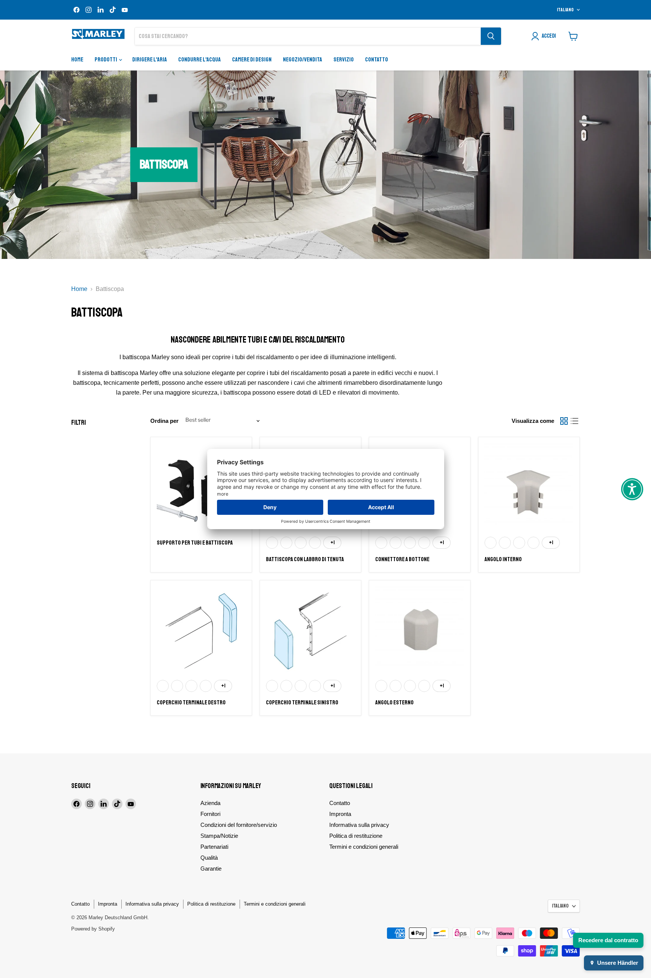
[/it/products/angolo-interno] (528, 487)
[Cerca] (491, 36)
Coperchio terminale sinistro (302, 702)
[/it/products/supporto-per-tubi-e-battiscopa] (201, 487)
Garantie (211, 868)
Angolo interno (503, 559)
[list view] (574, 421)
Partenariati (214, 846)
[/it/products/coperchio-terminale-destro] (201, 630)
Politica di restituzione (355, 836)
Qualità (209, 857)
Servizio (343, 59)
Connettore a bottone (402, 559)
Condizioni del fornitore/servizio (238, 825)
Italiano (565, 10)
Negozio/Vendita (302, 59)
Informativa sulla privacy (359, 825)
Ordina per (164, 421)
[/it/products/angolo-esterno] (419, 630)
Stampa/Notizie (219, 836)
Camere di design (252, 59)
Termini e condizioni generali (363, 846)
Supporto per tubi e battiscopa (195, 542)
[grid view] (564, 421)
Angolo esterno (394, 702)
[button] (632, 489)
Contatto (376, 59)
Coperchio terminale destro (191, 702)
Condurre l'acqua (199, 59)
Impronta (340, 814)
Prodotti (106, 59)
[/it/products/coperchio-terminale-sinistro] (310, 630)
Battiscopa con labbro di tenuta (305, 559)
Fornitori (210, 814)
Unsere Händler (617, 963)
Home (77, 59)
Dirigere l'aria (149, 59)
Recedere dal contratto (608, 940)
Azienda (210, 803)
